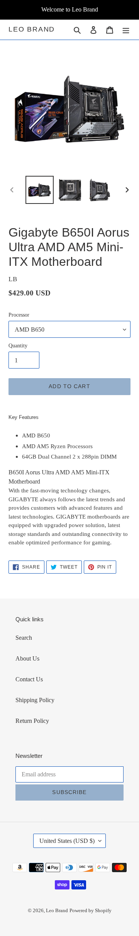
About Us (27, 658)
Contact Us (29, 679)
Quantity (17, 346)
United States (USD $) (67, 841)
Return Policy (32, 720)
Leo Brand (31, 29)
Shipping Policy (34, 700)
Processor (18, 315)
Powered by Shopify (91, 910)
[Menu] (126, 29)
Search (23, 637)
